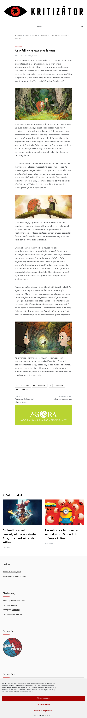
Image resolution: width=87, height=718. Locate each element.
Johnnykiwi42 (32, 56)
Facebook (25, 386)
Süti (35, 715)
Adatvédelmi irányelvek (45, 715)
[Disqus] (43, 459)
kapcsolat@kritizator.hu (17, 600)
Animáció (18, 47)
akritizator (15, 610)
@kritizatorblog (16, 614)
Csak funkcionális (43, 704)
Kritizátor (14, 605)
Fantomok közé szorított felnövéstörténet (24, 400)
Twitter (41, 386)
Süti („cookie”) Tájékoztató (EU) (15, 576)
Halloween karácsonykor (62, 399)
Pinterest (59, 386)
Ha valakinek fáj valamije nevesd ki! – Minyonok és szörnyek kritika (61, 534)
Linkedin (24, 389)
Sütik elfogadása (43, 698)
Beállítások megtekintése (43, 711)
